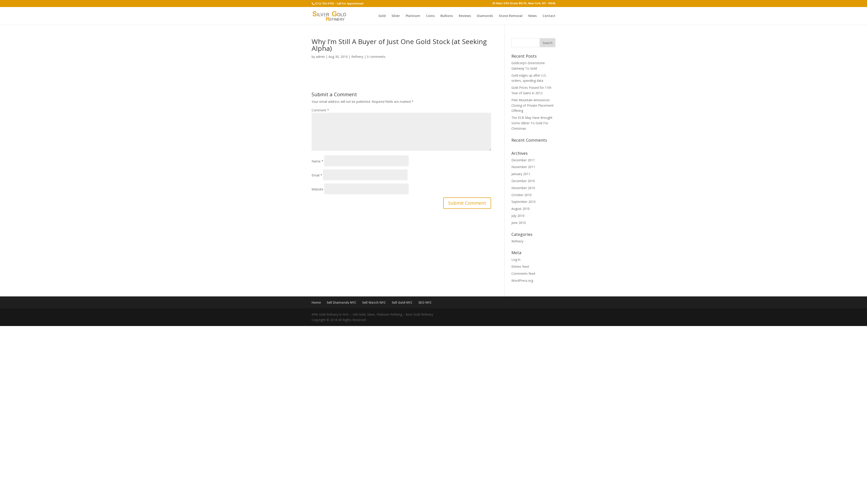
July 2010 (517, 216)
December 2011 (523, 160)
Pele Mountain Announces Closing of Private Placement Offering (532, 105)
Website (317, 189)
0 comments (376, 56)
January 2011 (520, 174)
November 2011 (523, 167)
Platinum (413, 16)
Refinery (357, 56)
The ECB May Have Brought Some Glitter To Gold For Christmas (531, 123)
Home (316, 302)
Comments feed (523, 273)
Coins (430, 16)
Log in (515, 259)
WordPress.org (522, 280)
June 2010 (518, 223)
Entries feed (520, 266)
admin (320, 56)
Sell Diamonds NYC (341, 302)
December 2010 (523, 181)
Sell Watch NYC (374, 302)
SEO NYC (425, 302)
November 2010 (523, 188)
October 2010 (521, 195)
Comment (320, 110)
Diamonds (485, 16)
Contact (549, 16)
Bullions (446, 16)
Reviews (465, 16)
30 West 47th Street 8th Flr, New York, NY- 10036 (523, 3)
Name (317, 161)
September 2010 (523, 201)
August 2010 (520, 208)
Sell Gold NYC (402, 302)
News (532, 16)
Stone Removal (510, 16)
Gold (382, 16)
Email (317, 175)
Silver (396, 16)
